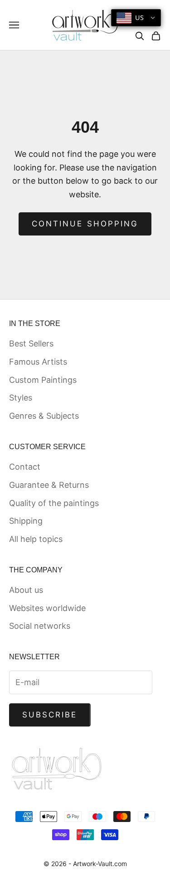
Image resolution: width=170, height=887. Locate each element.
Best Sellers (31, 343)
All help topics (36, 539)
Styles (20, 397)
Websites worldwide (47, 608)
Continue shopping (85, 223)
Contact (24, 466)
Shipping (26, 521)
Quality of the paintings (54, 503)
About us (26, 590)
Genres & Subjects (44, 416)
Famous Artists (38, 361)
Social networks (39, 626)
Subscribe (50, 714)
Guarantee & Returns (49, 485)
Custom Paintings (43, 380)
